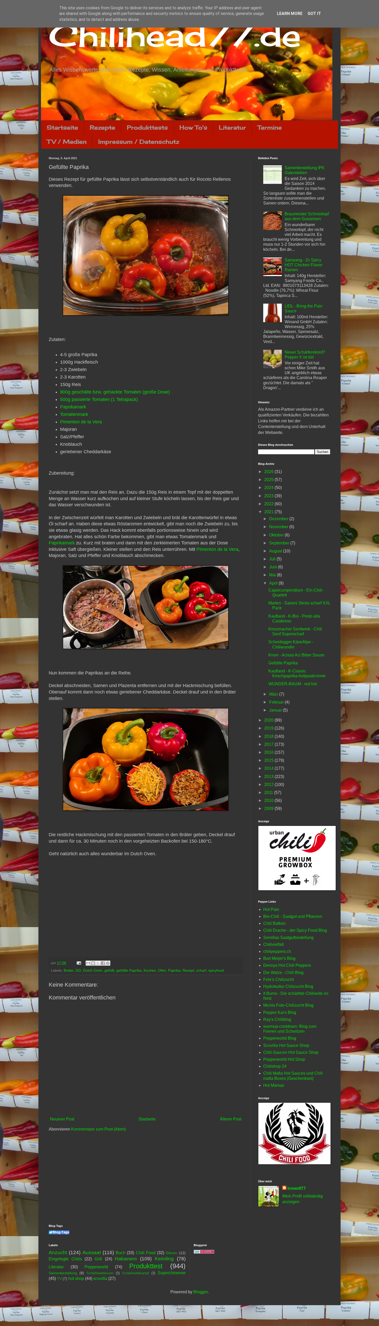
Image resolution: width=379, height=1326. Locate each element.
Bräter (68, 970)
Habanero (126, 1258)
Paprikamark (73, 406)
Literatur (232, 127)
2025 (269, 479)
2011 (269, 792)
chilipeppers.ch (277, 951)
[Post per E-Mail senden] (78, 963)
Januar (276, 710)
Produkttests (147, 127)
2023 (269, 496)
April (274, 583)
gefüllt (109, 970)
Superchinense (172, 1273)
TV (59, 1279)
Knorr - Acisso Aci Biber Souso (296, 655)
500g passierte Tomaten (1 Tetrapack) (99, 399)
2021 (269, 512)
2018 (269, 736)
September (279, 543)
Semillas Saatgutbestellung (288, 937)
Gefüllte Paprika (283, 663)
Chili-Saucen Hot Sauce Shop (290, 1052)
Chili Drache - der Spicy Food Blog (295, 930)
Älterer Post (230, 1119)
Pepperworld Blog (279, 1038)
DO (78, 970)
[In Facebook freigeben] (102, 963)
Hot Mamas (273, 1085)
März (274, 694)
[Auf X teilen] (98, 963)
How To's (193, 127)
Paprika (174, 970)
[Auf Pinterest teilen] (107, 963)
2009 (269, 808)
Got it (314, 13)
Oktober (277, 535)
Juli (273, 559)
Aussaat (92, 1252)
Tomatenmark (74, 414)
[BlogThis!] (93, 963)
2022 (269, 504)
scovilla (100, 1278)
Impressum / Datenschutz (138, 141)
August (276, 551)
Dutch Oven (92, 970)
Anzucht (58, 1252)
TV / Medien (67, 141)
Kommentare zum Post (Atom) (98, 1129)
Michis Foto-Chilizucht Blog (288, 1005)
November (279, 527)
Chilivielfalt (273, 944)
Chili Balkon (274, 923)
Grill (98, 1259)
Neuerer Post (62, 1119)
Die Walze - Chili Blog (283, 972)
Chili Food (145, 1253)
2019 (269, 728)
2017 (269, 744)
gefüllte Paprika (129, 970)
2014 (269, 768)
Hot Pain (271, 909)
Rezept (188, 970)
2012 (269, 784)
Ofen (162, 970)
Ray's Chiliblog (277, 1019)
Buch (120, 1253)
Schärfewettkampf (135, 1273)
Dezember (279, 519)
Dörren (171, 1253)
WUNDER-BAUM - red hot (292, 684)
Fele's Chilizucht (278, 979)
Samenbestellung (63, 1273)
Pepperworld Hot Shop (284, 1059)
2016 (269, 752)
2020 (269, 720)
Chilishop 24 (274, 1066)
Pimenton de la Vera (81, 421)
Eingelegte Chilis (65, 1259)
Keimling (164, 1258)
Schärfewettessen (100, 1273)
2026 (269, 471)
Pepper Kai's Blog (279, 1012)
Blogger (200, 1292)
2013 (269, 776)
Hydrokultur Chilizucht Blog (288, 986)
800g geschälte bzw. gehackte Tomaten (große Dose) (115, 392)
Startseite (62, 127)
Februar (277, 702)
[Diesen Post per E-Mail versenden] (88, 963)
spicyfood (216, 970)
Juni (273, 567)
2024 (269, 487)
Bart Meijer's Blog (279, 958)
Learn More (289, 13)
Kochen (150, 970)
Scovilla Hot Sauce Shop (286, 1045)
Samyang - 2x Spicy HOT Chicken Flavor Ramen (303, 265)
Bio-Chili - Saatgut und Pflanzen (292, 916)
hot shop (76, 1278)
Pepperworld (96, 1267)
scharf (201, 970)
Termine (270, 127)
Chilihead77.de (175, 35)
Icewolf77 (296, 1188)
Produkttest (145, 1266)
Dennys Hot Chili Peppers (287, 965)
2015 (269, 760)
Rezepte (102, 127)
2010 (269, 800)
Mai (273, 575)
